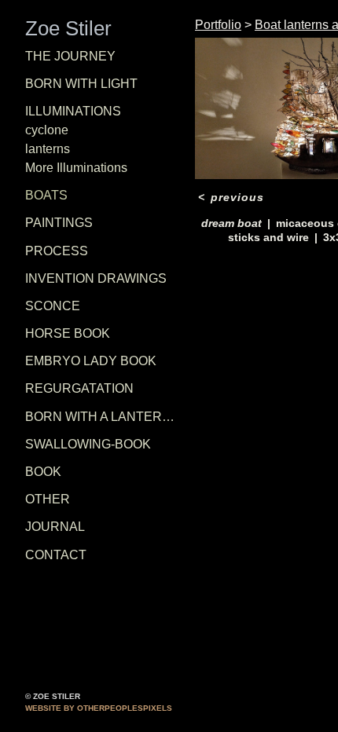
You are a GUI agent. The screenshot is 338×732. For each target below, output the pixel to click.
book (43, 471)
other (47, 499)
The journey (70, 56)
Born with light (81, 83)
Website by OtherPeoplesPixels (98, 708)
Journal (55, 526)
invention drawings (96, 278)
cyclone (46, 130)
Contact (55, 555)
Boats (46, 195)
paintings (59, 222)
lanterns (47, 149)
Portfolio (218, 24)
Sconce (52, 306)
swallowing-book (88, 444)
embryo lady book (90, 361)
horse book (67, 333)
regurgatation (79, 388)
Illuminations (73, 111)
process (56, 251)
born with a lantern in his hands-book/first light (103, 416)
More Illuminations (76, 167)
